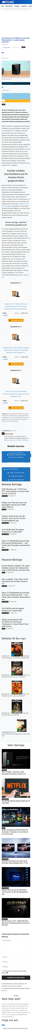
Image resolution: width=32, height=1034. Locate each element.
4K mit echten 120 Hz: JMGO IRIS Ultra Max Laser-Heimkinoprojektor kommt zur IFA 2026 (16, 923)
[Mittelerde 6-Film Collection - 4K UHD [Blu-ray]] (17, 656)
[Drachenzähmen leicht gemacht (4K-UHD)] (21, 732)
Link (28, 199)
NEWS (23, 47)
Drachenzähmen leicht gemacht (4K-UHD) (14, 734)
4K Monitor (4, 496)
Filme (3, 572)
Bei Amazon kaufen (16, 320)
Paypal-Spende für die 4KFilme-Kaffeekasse (17, 440)
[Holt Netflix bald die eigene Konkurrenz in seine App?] (16, 788)
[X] (3, 1025)
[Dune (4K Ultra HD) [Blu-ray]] (17, 713)
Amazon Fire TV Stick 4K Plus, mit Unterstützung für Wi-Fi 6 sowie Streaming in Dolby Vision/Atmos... (16, 306)
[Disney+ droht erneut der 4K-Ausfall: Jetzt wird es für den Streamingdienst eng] (16, 877)
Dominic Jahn (7, 47)
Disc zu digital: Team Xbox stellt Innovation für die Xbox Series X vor (15, 581)
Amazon (11, 430)
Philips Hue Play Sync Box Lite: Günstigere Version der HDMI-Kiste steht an (14, 505)
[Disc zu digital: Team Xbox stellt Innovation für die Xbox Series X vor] (16, 759)
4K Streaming (5, 523)
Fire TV (15, 430)
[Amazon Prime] (5, 315)
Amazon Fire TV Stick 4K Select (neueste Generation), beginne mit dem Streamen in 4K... (16, 394)
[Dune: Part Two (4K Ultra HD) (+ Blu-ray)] (17, 694)
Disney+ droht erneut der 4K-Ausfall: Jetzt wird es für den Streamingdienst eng (14, 518)
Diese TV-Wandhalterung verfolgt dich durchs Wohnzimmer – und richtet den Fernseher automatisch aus (16, 544)
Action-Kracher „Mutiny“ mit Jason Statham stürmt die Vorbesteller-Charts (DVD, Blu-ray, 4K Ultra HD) (16, 568)
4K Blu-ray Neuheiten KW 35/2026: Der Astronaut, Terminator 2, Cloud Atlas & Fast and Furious (15, 623)
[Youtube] (4, 1025)
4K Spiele (4, 586)
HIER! (5, 991)
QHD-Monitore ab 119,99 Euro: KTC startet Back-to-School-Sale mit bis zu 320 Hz (15, 491)
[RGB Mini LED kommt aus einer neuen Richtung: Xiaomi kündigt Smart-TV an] (16, 848)
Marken (4, 509)
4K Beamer (4, 919)
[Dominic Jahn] (3, 436)
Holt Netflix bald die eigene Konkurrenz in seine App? (13, 531)
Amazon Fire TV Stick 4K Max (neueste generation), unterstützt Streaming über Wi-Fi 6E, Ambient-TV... (16, 350)
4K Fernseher (5, 549)
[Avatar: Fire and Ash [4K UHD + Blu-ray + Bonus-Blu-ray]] (17, 675)
